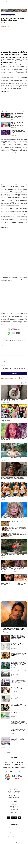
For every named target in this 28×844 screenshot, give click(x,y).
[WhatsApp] (15, 46)
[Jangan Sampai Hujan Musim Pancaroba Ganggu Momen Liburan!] (5, 698)
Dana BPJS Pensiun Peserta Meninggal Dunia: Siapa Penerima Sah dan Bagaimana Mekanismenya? (18, 714)
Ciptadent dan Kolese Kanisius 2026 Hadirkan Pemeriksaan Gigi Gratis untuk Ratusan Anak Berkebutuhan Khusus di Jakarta (18, 672)
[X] (9, 46)
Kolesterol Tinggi (12, 340)
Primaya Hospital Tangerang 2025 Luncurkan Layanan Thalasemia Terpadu (18, 739)
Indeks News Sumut (14, 807)
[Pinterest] (12, 46)
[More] (24, 596)
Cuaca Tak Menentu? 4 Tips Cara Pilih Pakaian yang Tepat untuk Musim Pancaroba (18, 730)
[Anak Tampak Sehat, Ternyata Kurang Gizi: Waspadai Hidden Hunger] (5, 690)
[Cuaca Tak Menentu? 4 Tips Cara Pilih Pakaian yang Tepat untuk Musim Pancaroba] (5, 732)
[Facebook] (6, 46)
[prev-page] (2, 747)
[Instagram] (8, 817)
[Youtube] (19, 817)
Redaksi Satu (14, 810)
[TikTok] (12, 817)
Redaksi (4, 22)
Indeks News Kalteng (14, 806)
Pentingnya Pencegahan (20, 340)
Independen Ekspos (14, 803)
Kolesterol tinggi (15, 64)
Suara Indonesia (14, 814)
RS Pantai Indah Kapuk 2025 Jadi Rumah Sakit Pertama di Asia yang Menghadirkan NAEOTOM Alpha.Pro (19, 722)
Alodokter (6, 340)
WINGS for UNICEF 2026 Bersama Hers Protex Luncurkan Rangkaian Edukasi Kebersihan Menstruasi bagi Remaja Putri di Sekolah (18, 681)
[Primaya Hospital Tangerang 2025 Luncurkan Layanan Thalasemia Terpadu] (5, 741)
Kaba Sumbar (14, 812)
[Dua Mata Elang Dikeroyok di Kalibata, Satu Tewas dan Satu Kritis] (5, 707)
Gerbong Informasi (14, 809)
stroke (23, 83)
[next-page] (4, 747)
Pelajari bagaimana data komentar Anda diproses (11, 378)
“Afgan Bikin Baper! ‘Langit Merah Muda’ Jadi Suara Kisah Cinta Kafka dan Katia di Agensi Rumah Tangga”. (14, 629)
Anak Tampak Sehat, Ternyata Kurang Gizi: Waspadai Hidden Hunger (17, 688)
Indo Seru (14, 804)
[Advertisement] (14, 169)
